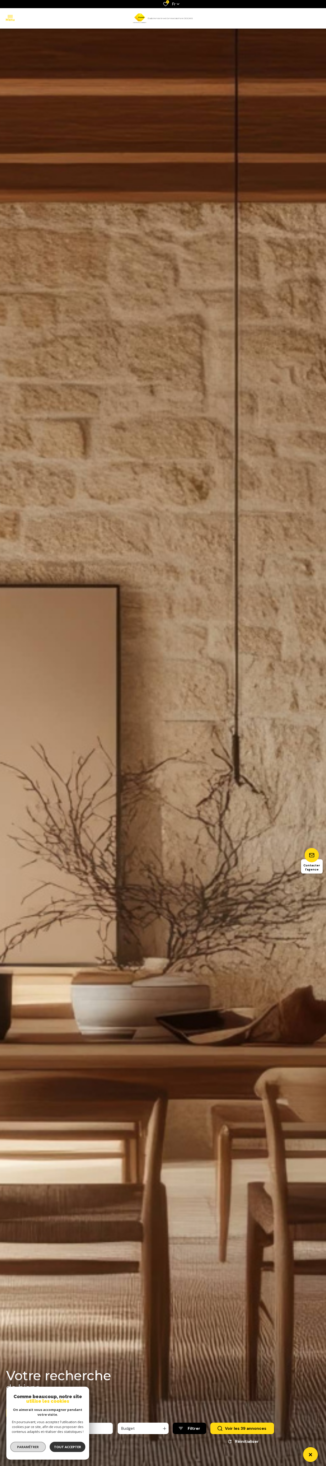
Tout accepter (67, 1447)
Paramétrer (28, 1447)
